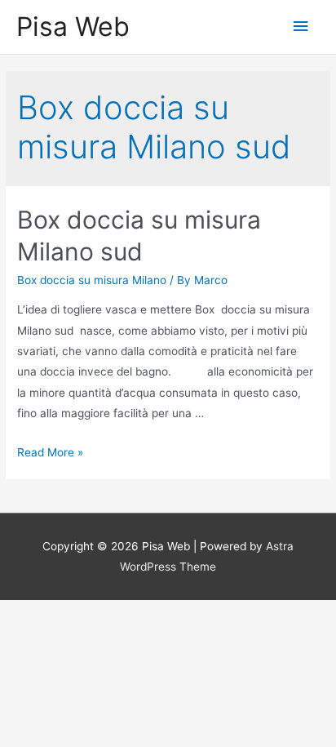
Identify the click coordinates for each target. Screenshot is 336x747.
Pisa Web (73, 26)
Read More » (50, 452)
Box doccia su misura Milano (91, 280)
